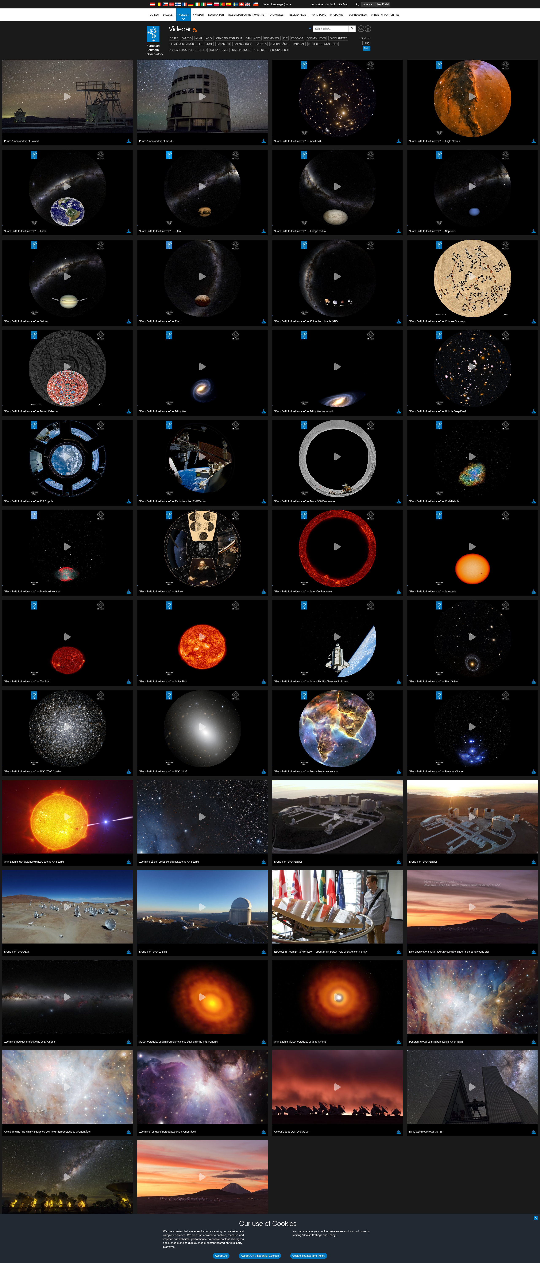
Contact (330, 4)
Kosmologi (271, 38)
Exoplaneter (338, 38)
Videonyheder (279, 49)
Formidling (319, 14)
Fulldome (206, 44)
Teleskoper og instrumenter (247, 14)
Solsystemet (219, 49)
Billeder (168, 14)
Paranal (299, 44)
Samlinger (253, 38)
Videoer (183, 14)
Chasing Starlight (229, 38)
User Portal (382, 4)
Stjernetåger (279, 44)
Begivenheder (298, 14)
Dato (366, 48)
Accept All (221, 1255)
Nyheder (198, 14)
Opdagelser (277, 14)
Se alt (174, 38)
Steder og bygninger (323, 44)
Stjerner (260, 49)
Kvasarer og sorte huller (188, 49)
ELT (285, 38)
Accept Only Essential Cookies (260, 1255)
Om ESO (154, 14)
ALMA (198, 38)
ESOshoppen (216, 14)
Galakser (223, 44)
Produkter (337, 14)
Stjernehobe (241, 49)
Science (367, 4)
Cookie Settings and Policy (308, 1255)
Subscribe (316, 4)
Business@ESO (358, 14)
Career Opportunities (385, 14)
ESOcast (297, 38)
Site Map (343, 4)
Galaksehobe (243, 44)
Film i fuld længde (182, 44)
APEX (209, 38)
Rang (366, 42)
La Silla (261, 44)
